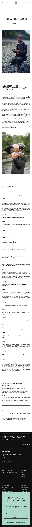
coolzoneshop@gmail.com (11, 472)
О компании (24, 485)
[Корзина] (29, 2)
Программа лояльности (7, 491)
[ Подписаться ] (25, 444)
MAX (22, 472)
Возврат (3, 489)
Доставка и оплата (6, 485)
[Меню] (2, 2)
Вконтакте (24, 470)
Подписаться (16, 517)
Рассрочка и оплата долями (7, 487)
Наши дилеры (24, 489)
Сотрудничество (25, 487)
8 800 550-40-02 (10, 470)
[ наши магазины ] (7, 461)
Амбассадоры (24, 491)
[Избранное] (22, 2)
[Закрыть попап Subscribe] (28, 494)
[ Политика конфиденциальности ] (16, 522)
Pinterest (23, 476)
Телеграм (23, 474)
